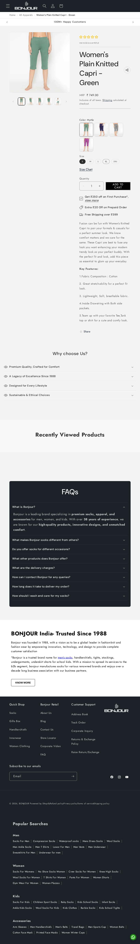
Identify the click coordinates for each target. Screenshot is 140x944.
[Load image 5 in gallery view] (57, 101)
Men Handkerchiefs (41, 927)
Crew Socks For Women (82, 871)
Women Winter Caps (73, 932)
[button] (8, 6)
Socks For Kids (21, 902)
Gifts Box (14, 721)
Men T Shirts (42, 847)
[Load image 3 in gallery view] (39, 101)
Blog (43, 721)
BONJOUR (24, 803)
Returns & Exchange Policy (83, 741)
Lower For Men (61, 847)
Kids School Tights (109, 908)
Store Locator (48, 738)
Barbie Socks (88, 908)
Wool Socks (113, 841)
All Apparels (26, 15)
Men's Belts (61, 927)
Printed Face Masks (47, 932)
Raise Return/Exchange (85, 752)
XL (106, 161)
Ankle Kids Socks (22, 908)
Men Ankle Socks (22, 847)
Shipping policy (101, 803)
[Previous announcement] (7, 22)
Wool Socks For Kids (47, 908)
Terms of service (86, 803)
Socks (12, 713)
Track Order (78, 722)
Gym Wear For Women (25, 883)
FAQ (43, 754)
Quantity (84, 179)
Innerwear (15, 738)
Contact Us (47, 729)
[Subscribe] (73, 776)
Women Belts (117, 927)
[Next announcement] (133, 22)
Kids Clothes (70, 908)
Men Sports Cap (97, 927)
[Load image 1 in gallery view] (21, 101)
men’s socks (65, 658)
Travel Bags (78, 927)
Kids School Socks (88, 902)
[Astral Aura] (101, 130)
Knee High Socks (109, 871)
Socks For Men (21, 841)
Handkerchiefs (18, 729)
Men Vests (79, 847)
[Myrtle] (86, 130)
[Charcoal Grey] (116, 130)
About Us (46, 713)
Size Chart (85, 169)
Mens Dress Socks (93, 841)
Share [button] (87, 331)
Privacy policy (71, 803)
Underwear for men (50, 852)
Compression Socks (44, 841)
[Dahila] (86, 145)
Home (12, 15)
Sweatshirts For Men (24, 852)
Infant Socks (108, 902)
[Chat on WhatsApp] (133, 937)
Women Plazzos (51, 883)
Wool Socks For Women (26, 877)
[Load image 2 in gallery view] (30, 101)
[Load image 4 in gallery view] (48, 101)
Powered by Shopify (40, 803)
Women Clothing (19, 746)
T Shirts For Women (55, 877)
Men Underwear (97, 847)
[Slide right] (66, 101)
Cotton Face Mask (23, 932)
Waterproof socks (69, 841)
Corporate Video (50, 746)
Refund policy (57, 803)
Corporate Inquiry (82, 731)
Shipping (107, 100)
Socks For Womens (23, 871)
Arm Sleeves (19, 927)
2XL (117, 162)
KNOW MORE (23, 682)
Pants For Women (79, 877)
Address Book (79, 714)
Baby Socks (67, 902)
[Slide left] (13, 101)
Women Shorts (101, 877)
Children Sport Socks (45, 902)
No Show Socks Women (51, 871)
